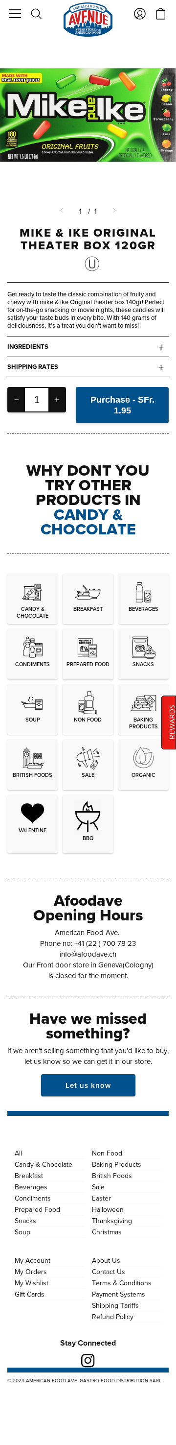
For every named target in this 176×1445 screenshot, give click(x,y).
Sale (98, 1187)
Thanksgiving (112, 1221)
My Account (32, 1260)
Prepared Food (37, 1209)
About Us (106, 1260)
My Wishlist (31, 1283)
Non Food (107, 1153)
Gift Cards (29, 1294)
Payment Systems (118, 1294)
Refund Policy (112, 1317)
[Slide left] (62, 211)
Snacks (25, 1221)
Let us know (88, 1085)
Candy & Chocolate (43, 1164)
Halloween (108, 1209)
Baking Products (116, 1164)
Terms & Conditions (122, 1283)
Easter (101, 1198)
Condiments (33, 1198)
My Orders (31, 1271)
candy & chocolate (88, 521)
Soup (22, 1232)
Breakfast (29, 1175)
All (18, 1153)
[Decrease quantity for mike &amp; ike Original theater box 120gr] (16, 399)
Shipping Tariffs (115, 1305)
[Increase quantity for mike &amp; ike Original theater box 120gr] (56, 399)
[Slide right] (113, 211)
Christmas (107, 1232)
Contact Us (108, 1271)
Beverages (31, 1187)
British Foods (112, 1175)
